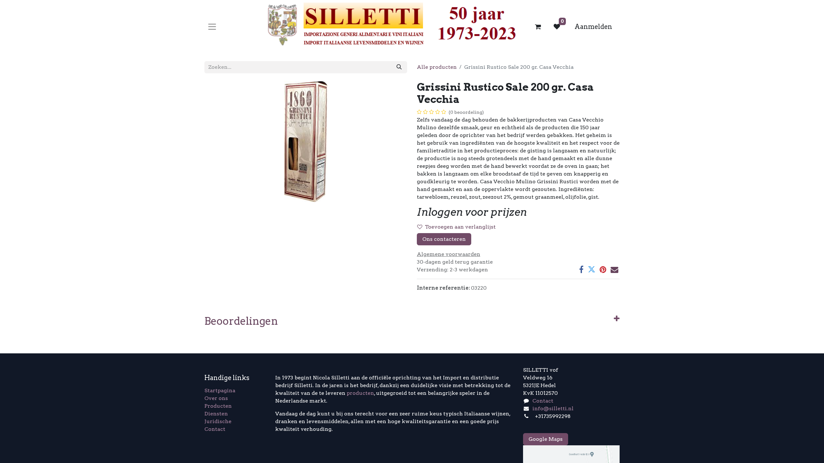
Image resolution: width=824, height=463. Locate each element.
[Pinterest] (603, 269)
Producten (218, 406)
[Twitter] (591, 269)
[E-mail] (614, 269)
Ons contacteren (444, 239)
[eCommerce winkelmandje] (538, 27)
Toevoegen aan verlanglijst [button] (460, 227)
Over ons (216, 398)
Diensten (216, 414)
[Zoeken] (399, 67)
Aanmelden (593, 27)
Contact (214, 429)
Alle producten (437, 67)
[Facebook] (581, 269)
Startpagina (219, 390)
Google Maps (546, 439)
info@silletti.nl (553, 408)
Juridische (217, 421)
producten (360, 393)
